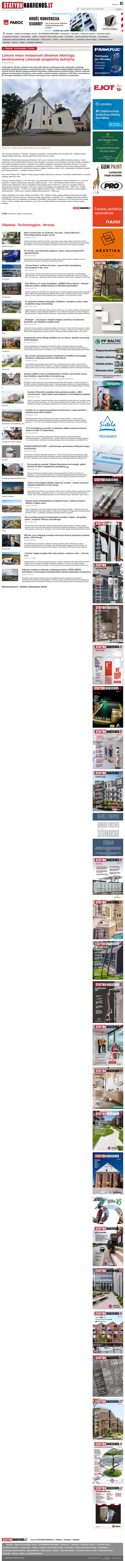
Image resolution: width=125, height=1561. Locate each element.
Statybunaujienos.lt (10, 587)
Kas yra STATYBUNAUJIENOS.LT (42, 1539)
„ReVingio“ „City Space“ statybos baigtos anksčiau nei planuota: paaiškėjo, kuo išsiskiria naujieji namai (54, 321)
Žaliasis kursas (46, 39)
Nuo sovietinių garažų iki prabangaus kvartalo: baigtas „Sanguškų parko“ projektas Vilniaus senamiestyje (55, 518)
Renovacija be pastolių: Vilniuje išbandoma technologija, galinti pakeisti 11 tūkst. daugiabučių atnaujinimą (56, 465)
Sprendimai (75, 34)
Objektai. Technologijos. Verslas (26, 34)
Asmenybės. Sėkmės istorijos (86, 39)
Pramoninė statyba (103, 34)
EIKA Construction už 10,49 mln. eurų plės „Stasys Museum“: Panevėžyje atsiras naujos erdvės (52, 234)
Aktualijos (9, 34)
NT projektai (69, 36)
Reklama (115, 4)
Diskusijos (6, 42)
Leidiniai (22, 42)
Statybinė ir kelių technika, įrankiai (51, 36)
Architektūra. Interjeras (11, 36)
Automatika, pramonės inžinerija (14, 39)
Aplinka (34, 36)
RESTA (55, 39)
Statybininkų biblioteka (34, 42)
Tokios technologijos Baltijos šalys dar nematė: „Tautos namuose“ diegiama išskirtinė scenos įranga (58, 484)
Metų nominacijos (33, 39)
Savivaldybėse (103, 36)
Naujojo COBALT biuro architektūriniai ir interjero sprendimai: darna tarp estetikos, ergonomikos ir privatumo (55, 375)
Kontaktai (76, 1539)
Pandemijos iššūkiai (106, 39)
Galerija (14, 42)
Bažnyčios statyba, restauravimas (20, 214)
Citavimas (67, 1539)
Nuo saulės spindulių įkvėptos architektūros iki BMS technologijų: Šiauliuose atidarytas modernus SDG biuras (55, 357)
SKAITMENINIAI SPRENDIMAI (48, 34)
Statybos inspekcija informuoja (85, 36)
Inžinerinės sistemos (88, 34)
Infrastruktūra (26, 36)
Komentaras (65, 34)
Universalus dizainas (67, 39)
